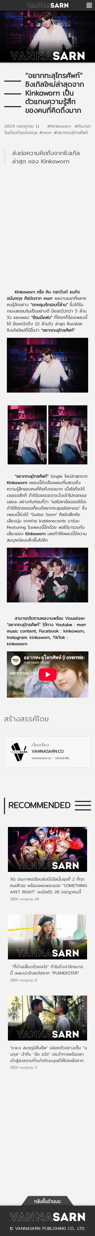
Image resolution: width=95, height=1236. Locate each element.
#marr (46, 132)
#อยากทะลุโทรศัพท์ (71, 132)
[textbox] (47, 493)
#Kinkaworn (61, 126)
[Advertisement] (47, 230)
